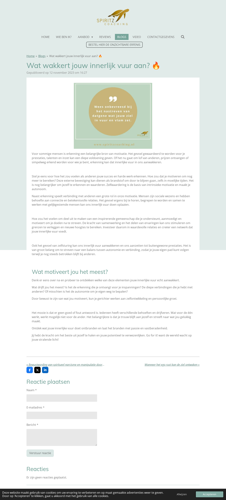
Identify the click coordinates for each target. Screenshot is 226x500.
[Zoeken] (183, 37)
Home (30, 56)
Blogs (42, 56)
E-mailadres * (35, 407)
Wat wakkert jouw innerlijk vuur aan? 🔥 (75, 56)
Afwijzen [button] (182, 494)
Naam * (31, 390)
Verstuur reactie (40, 453)
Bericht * (32, 425)
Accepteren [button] (209, 494)
